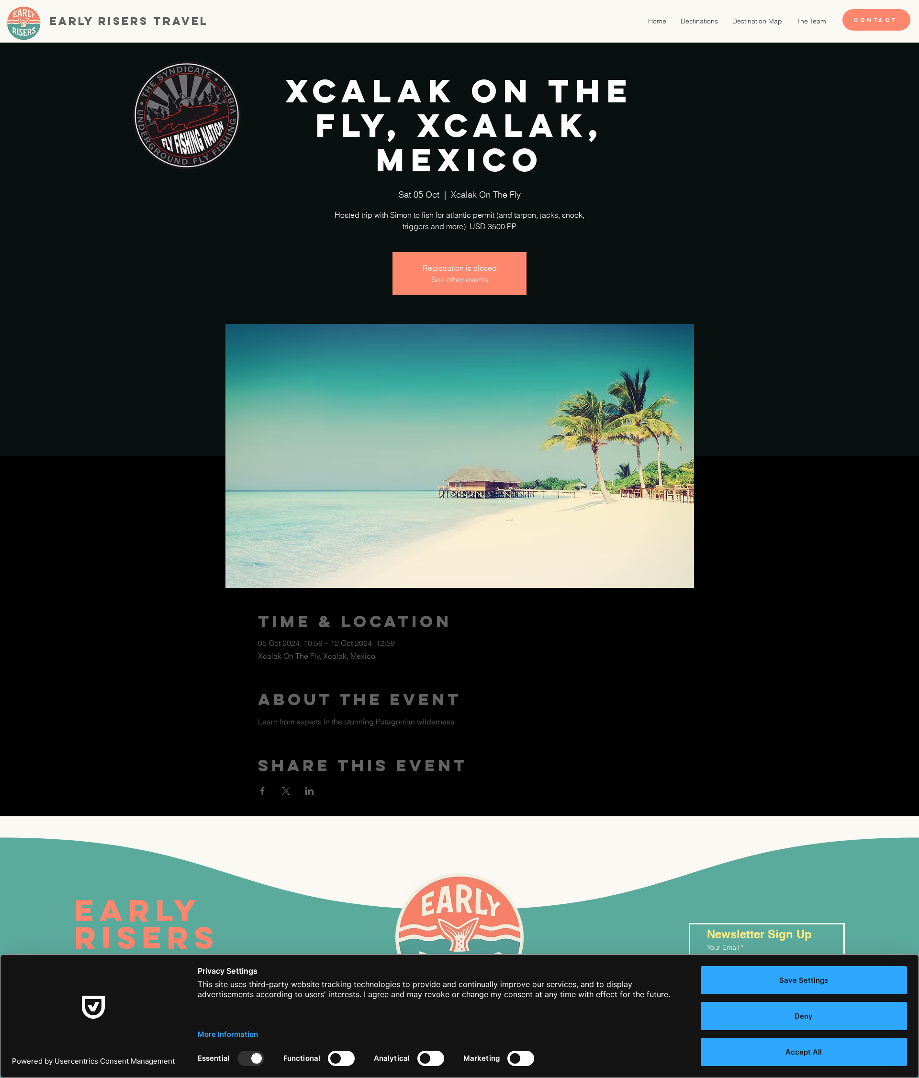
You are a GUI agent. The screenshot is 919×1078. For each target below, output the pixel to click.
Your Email (723, 947)
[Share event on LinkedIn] (309, 791)
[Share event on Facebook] (262, 791)
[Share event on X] (286, 791)
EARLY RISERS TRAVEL (152, 937)
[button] (699, 21)
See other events (459, 279)
